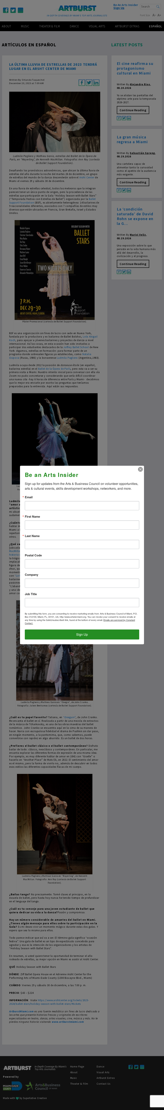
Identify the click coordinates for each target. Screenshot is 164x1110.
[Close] (140, 469)
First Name (32, 516)
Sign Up (82, 634)
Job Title (31, 594)
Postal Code (33, 555)
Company (31, 574)
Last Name (32, 535)
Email (29, 497)
